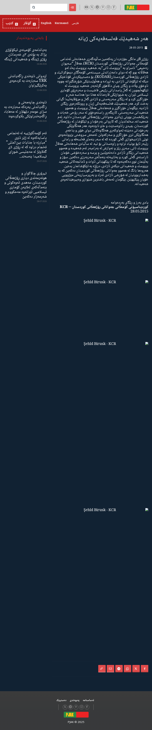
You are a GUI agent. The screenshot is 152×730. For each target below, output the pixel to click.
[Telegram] (97, 7)
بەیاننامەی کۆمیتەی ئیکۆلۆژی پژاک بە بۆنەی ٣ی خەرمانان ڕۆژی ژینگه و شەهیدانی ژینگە (25, 55)
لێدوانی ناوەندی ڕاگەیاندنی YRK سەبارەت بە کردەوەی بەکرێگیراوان (27, 81)
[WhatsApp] (127, 668)
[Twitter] (92, 7)
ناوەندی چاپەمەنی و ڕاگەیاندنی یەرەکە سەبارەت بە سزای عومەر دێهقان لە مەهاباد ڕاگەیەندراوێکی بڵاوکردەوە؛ (25, 109)
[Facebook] (113, 7)
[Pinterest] (102, 7)
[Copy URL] (102, 668)
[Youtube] (86, 7)
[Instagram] (108, 7)
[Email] (110, 668)
